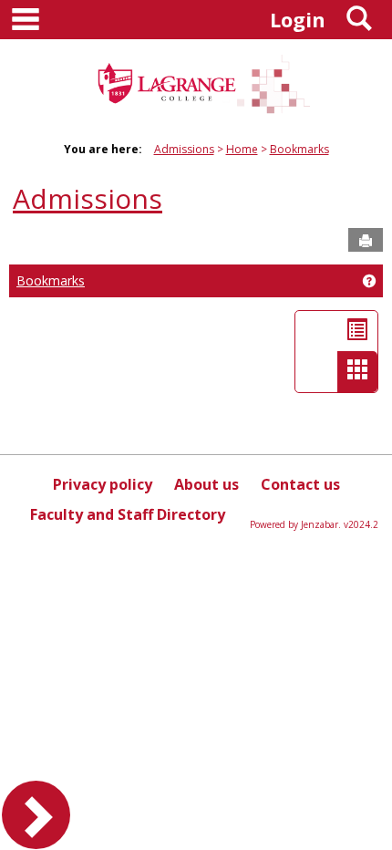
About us (206, 484)
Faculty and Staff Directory (127, 514)
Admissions (184, 149)
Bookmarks (299, 149)
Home (242, 149)
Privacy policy (102, 484)
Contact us (300, 484)
